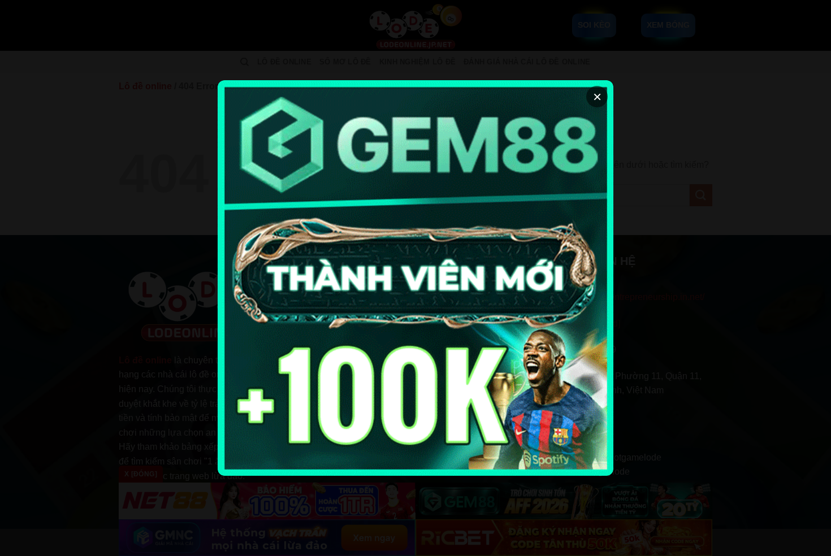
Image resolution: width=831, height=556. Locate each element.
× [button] (597, 96)
